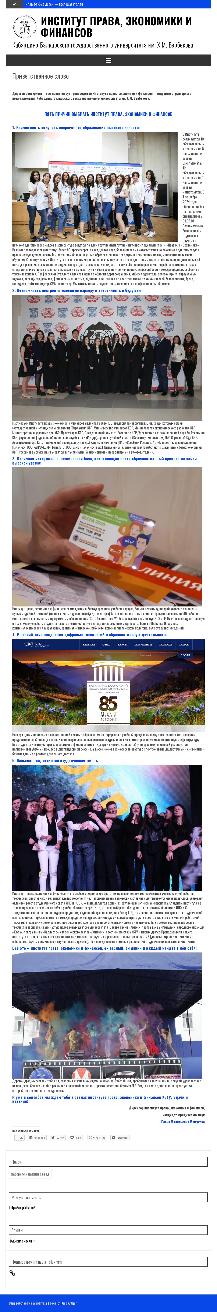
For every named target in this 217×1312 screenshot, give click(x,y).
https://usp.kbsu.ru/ (22, 1207)
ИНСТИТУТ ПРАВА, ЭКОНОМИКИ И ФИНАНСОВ (116, 26)
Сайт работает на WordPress (28, 1303)
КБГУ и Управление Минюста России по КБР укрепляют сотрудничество (78, 4)
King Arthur (69, 1303)
